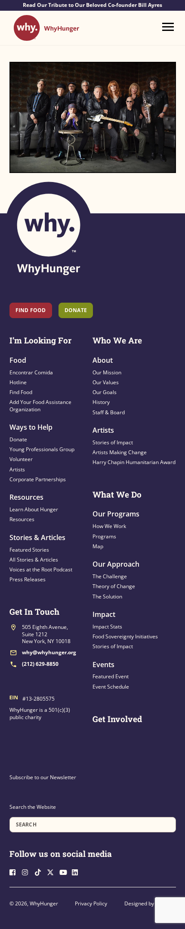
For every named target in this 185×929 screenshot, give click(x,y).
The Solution (107, 596)
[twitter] (52, 871)
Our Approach (115, 564)
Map (97, 546)
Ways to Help (30, 427)
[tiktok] (40, 871)
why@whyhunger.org (49, 652)
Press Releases (27, 579)
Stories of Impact (112, 442)
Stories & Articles (37, 537)
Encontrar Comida (31, 372)
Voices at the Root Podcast (40, 569)
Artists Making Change (119, 452)
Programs (104, 536)
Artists (17, 469)
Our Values (105, 382)
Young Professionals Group (41, 449)
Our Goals (104, 392)
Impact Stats (107, 626)
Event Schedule (110, 686)
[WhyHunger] (46, 37)
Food (17, 360)
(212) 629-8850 (40, 664)
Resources (26, 497)
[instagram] (27, 871)
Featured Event (110, 676)
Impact (103, 614)
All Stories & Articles (33, 559)
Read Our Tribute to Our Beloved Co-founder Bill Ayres (92, 5)
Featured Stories (29, 549)
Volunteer (21, 459)
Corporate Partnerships (37, 479)
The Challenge (109, 576)
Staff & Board (108, 412)
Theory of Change (113, 586)
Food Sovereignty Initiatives (125, 636)
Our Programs (115, 514)
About (102, 360)
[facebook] (15, 871)
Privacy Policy (91, 903)
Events (103, 664)
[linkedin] (77, 871)
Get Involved (117, 718)
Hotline (18, 382)
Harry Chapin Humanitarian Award (134, 462)
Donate (18, 439)
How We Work (109, 526)
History (101, 402)
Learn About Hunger (33, 509)
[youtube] (65, 871)
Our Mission (106, 372)
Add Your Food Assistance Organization (40, 405)
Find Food (30, 310)
